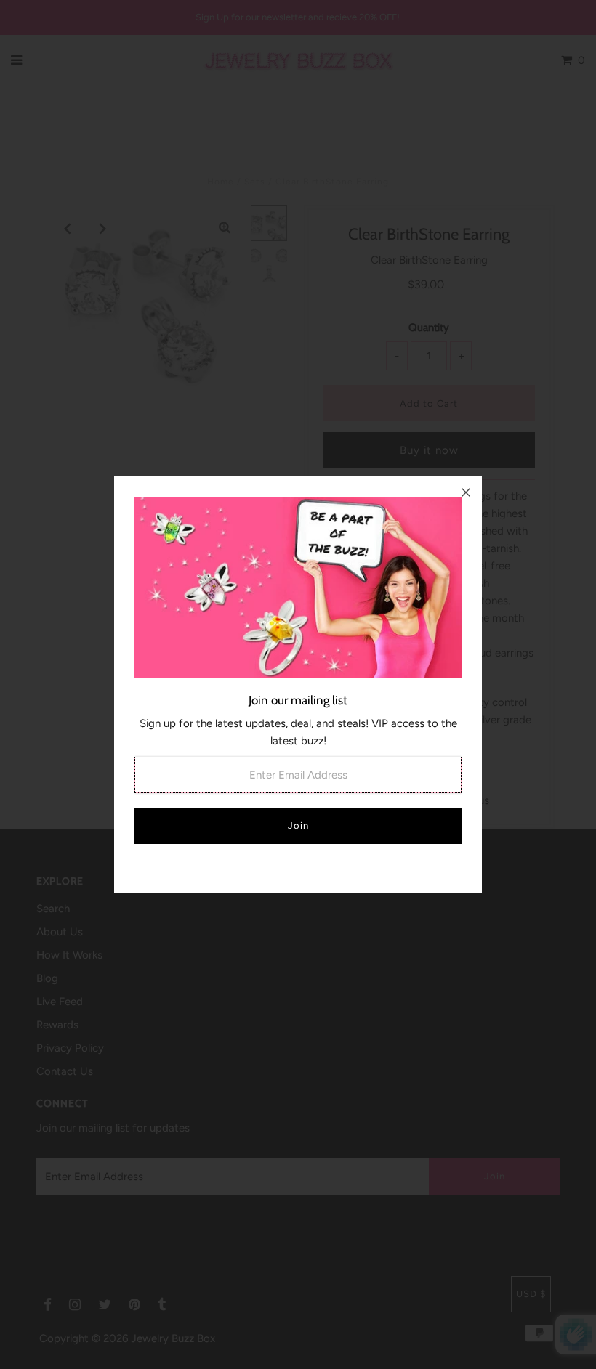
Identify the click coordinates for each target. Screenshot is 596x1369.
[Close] (466, 492)
